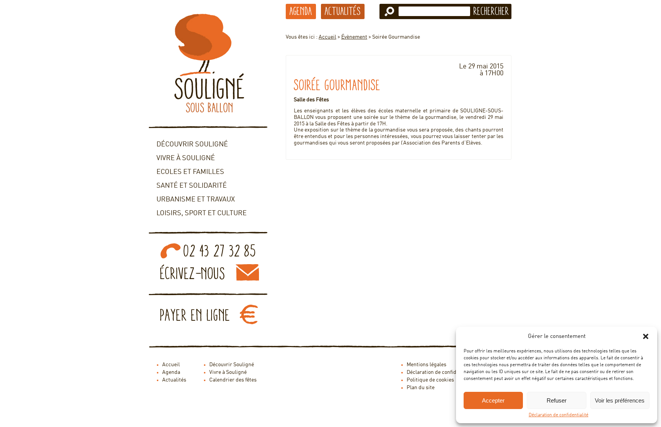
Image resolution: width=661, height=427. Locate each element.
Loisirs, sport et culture (201, 213)
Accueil (327, 37)
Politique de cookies (430, 380)
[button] (646, 336)
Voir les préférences (620, 400)
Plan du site (421, 387)
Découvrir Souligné (192, 144)
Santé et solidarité (191, 185)
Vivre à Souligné (185, 158)
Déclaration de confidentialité (558, 415)
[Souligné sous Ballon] (208, 63)
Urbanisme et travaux (195, 199)
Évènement (354, 37)
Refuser (557, 400)
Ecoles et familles (190, 172)
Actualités (343, 11)
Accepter (493, 400)
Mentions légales (426, 364)
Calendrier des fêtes (233, 380)
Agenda (301, 11)
